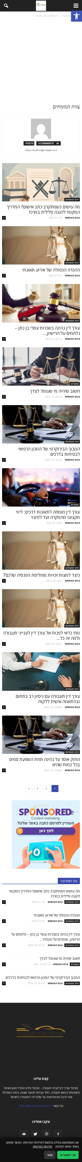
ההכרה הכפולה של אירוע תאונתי (51, 270)
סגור (50, 1155)
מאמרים (75, 383)
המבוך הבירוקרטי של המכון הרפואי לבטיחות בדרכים (49, 451)
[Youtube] (24, 1134)
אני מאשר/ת (68, 1155)
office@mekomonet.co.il (35, 1106)
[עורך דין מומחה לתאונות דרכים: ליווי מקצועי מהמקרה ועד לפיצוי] (41, 487)
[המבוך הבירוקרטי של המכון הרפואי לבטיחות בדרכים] (41, 424)
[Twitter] (35, 1134)
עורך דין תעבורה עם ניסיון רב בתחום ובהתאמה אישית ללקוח (48, 698)
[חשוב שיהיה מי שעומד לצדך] (41, 366)
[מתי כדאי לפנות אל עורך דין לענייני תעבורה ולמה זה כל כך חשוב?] (41, 608)
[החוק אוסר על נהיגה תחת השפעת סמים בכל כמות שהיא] (41, 735)
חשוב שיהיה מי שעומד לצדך (55, 391)
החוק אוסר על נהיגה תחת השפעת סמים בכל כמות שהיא (44, 761)
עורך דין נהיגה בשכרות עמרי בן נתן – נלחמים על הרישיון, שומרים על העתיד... (45, 937)
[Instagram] (46, 1134)
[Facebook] (58, 1134)
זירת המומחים (72, 199)
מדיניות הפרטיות (42, 1146)
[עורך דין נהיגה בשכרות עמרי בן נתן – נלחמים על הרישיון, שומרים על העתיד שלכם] (41, 303)
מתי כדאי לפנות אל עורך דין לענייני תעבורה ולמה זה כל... (41, 635)
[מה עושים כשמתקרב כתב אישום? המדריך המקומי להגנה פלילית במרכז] (41, 182)
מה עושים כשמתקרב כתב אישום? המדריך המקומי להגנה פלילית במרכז (43, 209)
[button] (76, 16)
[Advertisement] (41, 61)
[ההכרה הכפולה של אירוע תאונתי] (41, 245)
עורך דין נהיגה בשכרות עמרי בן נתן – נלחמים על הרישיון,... (47, 330)
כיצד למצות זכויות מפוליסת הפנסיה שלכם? (42, 575)
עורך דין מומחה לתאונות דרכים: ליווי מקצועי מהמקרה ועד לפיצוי (48, 514)
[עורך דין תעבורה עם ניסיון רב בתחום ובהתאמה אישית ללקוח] (41, 671)
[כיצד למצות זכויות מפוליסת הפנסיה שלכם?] (41, 550)
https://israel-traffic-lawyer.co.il (41, 150)
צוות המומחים (72, 217)
